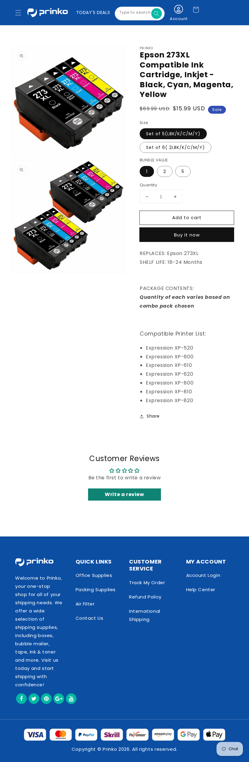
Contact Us (90, 618)
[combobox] (139, 13)
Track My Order (147, 582)
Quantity (148, 185)
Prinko (110, 749)
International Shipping (144, 615)
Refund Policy (145, 597)
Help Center (201, 589)
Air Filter (85, 604)
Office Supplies (94, 575)
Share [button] (153, 416)
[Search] (156, 13)
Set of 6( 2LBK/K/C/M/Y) (175, 147)
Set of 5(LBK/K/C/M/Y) (173, 134)
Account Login (203, 575)
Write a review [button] (124, 494)
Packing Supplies (96, 589)
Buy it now (187, 235)
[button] (18, 12)
